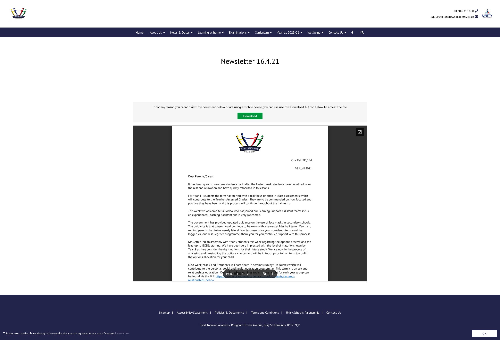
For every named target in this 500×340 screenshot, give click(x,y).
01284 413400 (464, 11)
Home (140, 32)
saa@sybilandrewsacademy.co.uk (453, 16)
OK (484, 334)
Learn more (122, 333)
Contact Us (336, 32)
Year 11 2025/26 (288, 32)
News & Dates (180, 32)
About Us (156, 32)
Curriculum (262, 32)
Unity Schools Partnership (302, 312)
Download (250, 116)
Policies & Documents (229, 312)
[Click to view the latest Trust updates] (487, 13)
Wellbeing (314, 32)
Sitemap (164, 312)
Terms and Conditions (265, 312)
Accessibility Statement (192, 312)
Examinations (238, 32)
